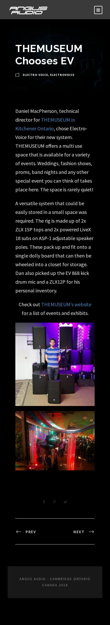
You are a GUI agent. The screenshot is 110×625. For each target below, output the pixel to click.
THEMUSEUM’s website (66, 304)
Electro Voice (35, 75)
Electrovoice (62, 75)
